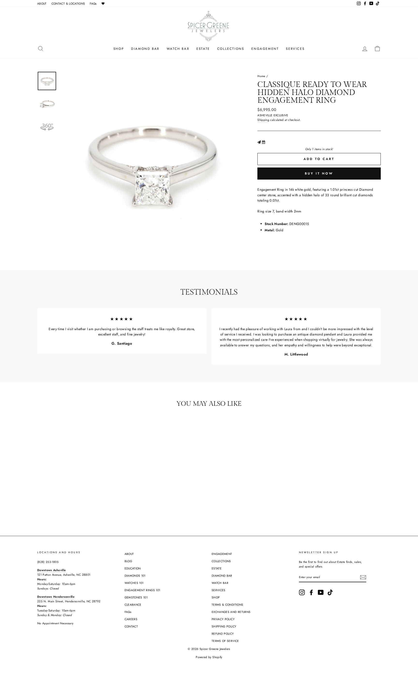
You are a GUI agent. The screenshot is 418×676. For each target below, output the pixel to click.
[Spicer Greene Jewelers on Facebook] (311, 592)
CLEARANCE (133, 605)
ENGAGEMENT (265, 48)
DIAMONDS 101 (135, 576)
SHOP (118, 48)
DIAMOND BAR (145, 48)
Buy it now (319, 173)
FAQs (93, 3)
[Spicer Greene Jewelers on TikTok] (330, 592)
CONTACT (131, 626)
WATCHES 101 (134, 583)
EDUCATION (133, 568)
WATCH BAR (178, 48)
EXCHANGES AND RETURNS (231, 612)
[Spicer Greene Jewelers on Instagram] (302, 592)
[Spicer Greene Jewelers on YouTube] (321, 592)
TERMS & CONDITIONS (227, 605)
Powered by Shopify (209, 657)
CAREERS (131, 619)
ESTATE (203, 48)
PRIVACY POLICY (223, 619)
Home (261, 76)
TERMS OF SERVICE (225, 641)
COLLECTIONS (230, 48)
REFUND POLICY (223, 634)
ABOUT (42, 3)
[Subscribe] (363, 577)
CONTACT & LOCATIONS (68, 3)
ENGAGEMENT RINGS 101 (142, 590)
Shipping (263, 120)
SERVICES (295, 48)
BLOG (128, 561)
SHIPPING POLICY (224, 626)
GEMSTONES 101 (136, 597)
